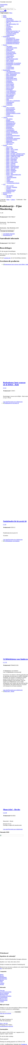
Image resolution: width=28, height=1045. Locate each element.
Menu (10, 12)
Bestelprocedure (4, 994)
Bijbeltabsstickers (10, 124)
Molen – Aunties (10, 151)
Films (1, 981)
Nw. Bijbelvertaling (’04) (12, 24)
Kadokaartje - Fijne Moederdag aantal (9, 228)
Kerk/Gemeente (10, 84)
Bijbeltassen (9, 127)
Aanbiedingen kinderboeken (13, 72)
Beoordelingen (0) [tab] (7, 235)
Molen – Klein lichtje (11, 160)
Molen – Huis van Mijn (12, 158)
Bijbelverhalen (9, 77)
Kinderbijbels (6, 36)
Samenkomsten (3, 1000)
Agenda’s (8, 188)
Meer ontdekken (10, 95)
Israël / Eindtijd (10, 60)
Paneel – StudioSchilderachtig (13, 174)
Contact (2, 6)
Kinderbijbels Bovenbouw (12, 43)
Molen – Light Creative (12, 162)
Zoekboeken (9, 105)
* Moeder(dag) (10, 181)
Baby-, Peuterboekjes (11, 74)
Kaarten (5, 145)
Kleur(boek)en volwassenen (13, 64)
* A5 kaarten (9, 176)
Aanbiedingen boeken (11, 47)
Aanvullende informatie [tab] (9, 233)
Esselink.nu (24, 1044)
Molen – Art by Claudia (12, 149)
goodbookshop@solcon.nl (6, 1026)
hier (1, 968)
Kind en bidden (10, 85)
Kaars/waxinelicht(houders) (13, 135)
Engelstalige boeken (11, 53)
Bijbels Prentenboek (11, 75)
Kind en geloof (10, 88)
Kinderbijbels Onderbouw (12, 40)
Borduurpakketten (10, 109)
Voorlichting (9, 103)
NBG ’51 (8, 22)
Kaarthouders (9, 137)
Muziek (5, 194)
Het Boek (8, 28)
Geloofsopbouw (10, 56)
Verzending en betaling (5, 996)
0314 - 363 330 (4, 1023)
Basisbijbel (9, 29)
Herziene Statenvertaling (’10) (13, 21)
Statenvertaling (10, 19)
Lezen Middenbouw (11, 91)
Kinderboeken (6, 70)
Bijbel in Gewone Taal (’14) (13, 31)
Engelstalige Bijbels (11, 33)
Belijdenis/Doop (10, 121)
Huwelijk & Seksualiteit (12, 59)
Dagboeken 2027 (10, 191)
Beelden (8, 120)
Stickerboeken (9, 98)
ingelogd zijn (7, 258)
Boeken (5, 45)
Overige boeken (10, 68)
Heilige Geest (9, 57)
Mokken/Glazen (10, 142)
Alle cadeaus (9, 118)
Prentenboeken (10, 96)
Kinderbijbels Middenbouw (13, 42)
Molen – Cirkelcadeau (11, 152)
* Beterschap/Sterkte (11, 177)
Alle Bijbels (9, 18)
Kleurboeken (9, 89)
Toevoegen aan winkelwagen (7, 231)
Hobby (5, 106)
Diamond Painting (10, 112)
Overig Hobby (9, 116)
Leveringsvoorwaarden (5, 991)
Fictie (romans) (10, 54)
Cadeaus (5, 117)
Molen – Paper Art (10, 165)
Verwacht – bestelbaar (11, 187)
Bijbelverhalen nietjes (11, 78)
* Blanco (8, 178)
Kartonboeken (9, 82)
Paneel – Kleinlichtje (11, 170)
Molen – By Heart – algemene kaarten (15, 153)
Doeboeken (9, 81)
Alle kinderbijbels (10, 38)
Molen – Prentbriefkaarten (12, 166)
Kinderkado (9, 134)
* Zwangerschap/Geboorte (12, 183)
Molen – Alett (9, 148)
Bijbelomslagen (10, 125)
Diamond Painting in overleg (13, 113)
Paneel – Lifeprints (10, 171)
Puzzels (8, 114)
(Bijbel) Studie (9, 49)
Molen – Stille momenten (12, 167)
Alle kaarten (9, 146)
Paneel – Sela (9, 173)
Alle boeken (9, 46)
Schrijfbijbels (9, 26)
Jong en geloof (9, 61)
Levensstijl (9, 65)
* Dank (8, 180)
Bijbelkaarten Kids (10, 123)
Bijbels (5, 17)
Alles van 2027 (10, 185)
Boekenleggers (10, 128)
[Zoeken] (15, 9)
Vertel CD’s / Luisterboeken (13, 100)
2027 (4, 184)
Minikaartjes (9, 141)
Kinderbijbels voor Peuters (12, 39)
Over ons (2, 990)
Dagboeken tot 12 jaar (11, 79)
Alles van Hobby (10, 107)
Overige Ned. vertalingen (12, 32)
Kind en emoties (10, 86)
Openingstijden (3, 4)
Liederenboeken (10, 35)
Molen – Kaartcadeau (11, 159)
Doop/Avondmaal (10, 52)
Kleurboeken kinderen (11, 139)
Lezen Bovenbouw (11, 93)
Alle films (8, 197)
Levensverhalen (10, 67)
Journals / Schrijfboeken (12, 132)
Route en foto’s (3, 998)
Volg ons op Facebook (5, 1013)
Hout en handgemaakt (11, 131)
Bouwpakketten (10, 110)
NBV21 (8, 25)
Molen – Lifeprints (10, 163)
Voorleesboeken (10, 102)
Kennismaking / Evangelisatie (13, 63)
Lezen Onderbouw (10, 92)
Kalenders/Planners (11, 190)
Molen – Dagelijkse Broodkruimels (14, 155)
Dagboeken (9, 50)
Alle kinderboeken (10, 71)
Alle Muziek (9, 195)
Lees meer (5, 401)
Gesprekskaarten (10, 130)
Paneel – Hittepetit (10, 169)
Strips (7, 99)
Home (4, 15)
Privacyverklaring (4, 993)
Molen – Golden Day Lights (13, 156)
